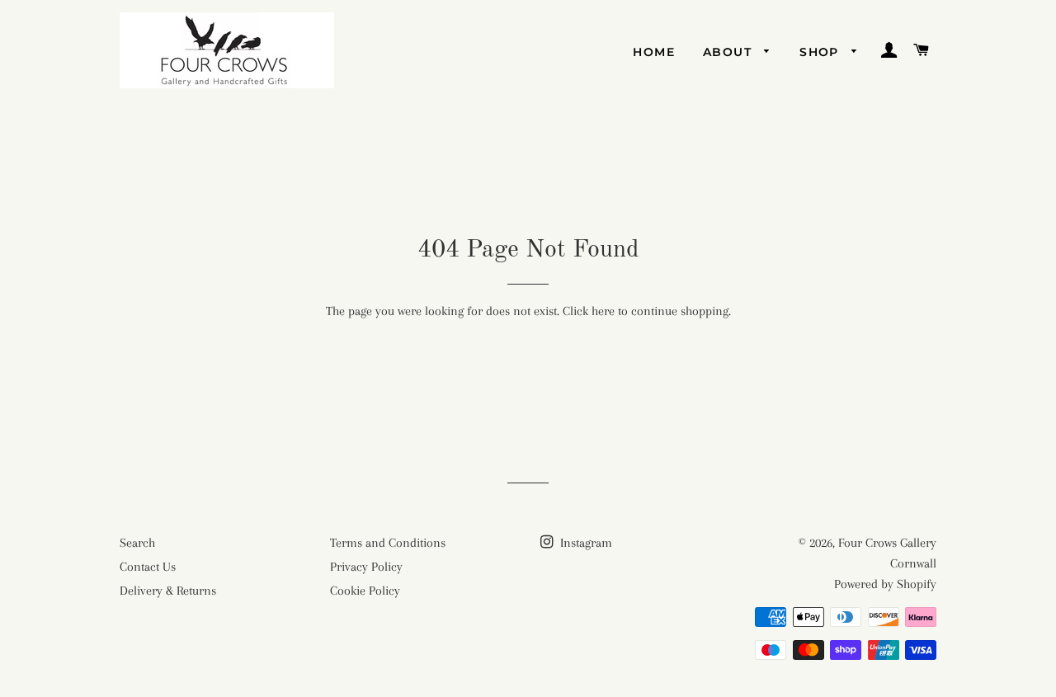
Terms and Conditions (388, 542)
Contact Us (148, 566)
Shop (821, 52)
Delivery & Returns (168, 590)
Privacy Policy (366, 566)
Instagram (584, 542)
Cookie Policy (365, 590)
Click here (589, 311)
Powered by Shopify (885, 584)
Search (137, 542)
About (729, 52)
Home (654, 52)
